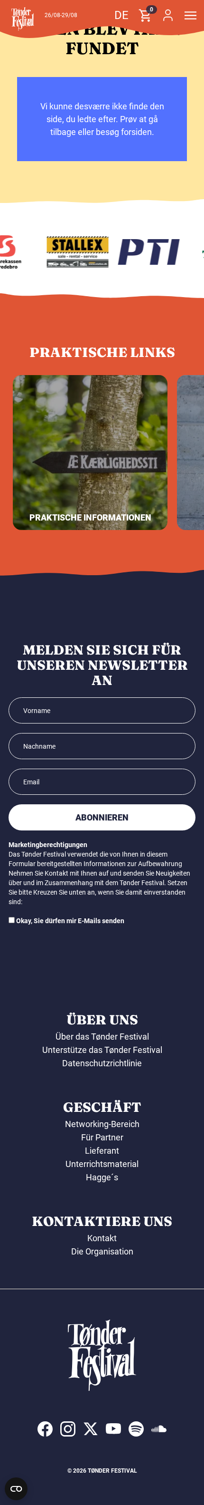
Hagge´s (102, 1177)
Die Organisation (102, 1251)
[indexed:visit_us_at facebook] (45, 1429)
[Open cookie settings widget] (16, 1488)
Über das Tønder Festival (102, 1037)
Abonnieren (102, 817)
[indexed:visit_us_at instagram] (67, 1429)
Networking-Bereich (102, 1124)
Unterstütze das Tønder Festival (102, 1050)
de (121, 15)
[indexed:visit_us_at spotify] (136, 1429)
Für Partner (102, 1137)
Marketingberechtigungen (48, 845)
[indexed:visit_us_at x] (90, 1429)
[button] (23, 19)
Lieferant (102, 1151)
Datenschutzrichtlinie (102, 1063)
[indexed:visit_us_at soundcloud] (159, 1429)
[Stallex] (74, 252)
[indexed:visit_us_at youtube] (113, 1429)
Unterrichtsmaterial (102, 1164)
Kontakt (102, 1238)
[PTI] (145, 252)
